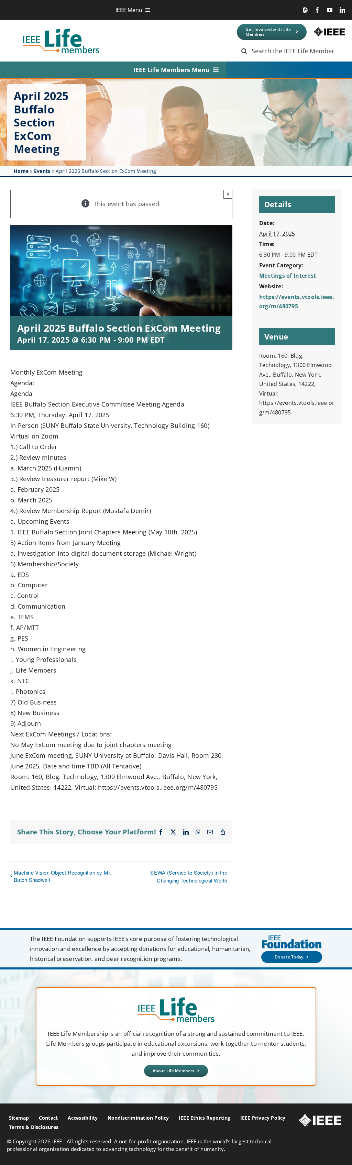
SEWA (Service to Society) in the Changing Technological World (188, 876)
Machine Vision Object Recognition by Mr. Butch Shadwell (62, 876)
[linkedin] (342, 10)
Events (42, 171)
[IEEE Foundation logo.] (176, 999)
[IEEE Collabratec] (305, 10)
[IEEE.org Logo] (329, 30)
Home (21, 171)
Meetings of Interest (287, 275)
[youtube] (329, 10)
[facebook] (317, 10)
